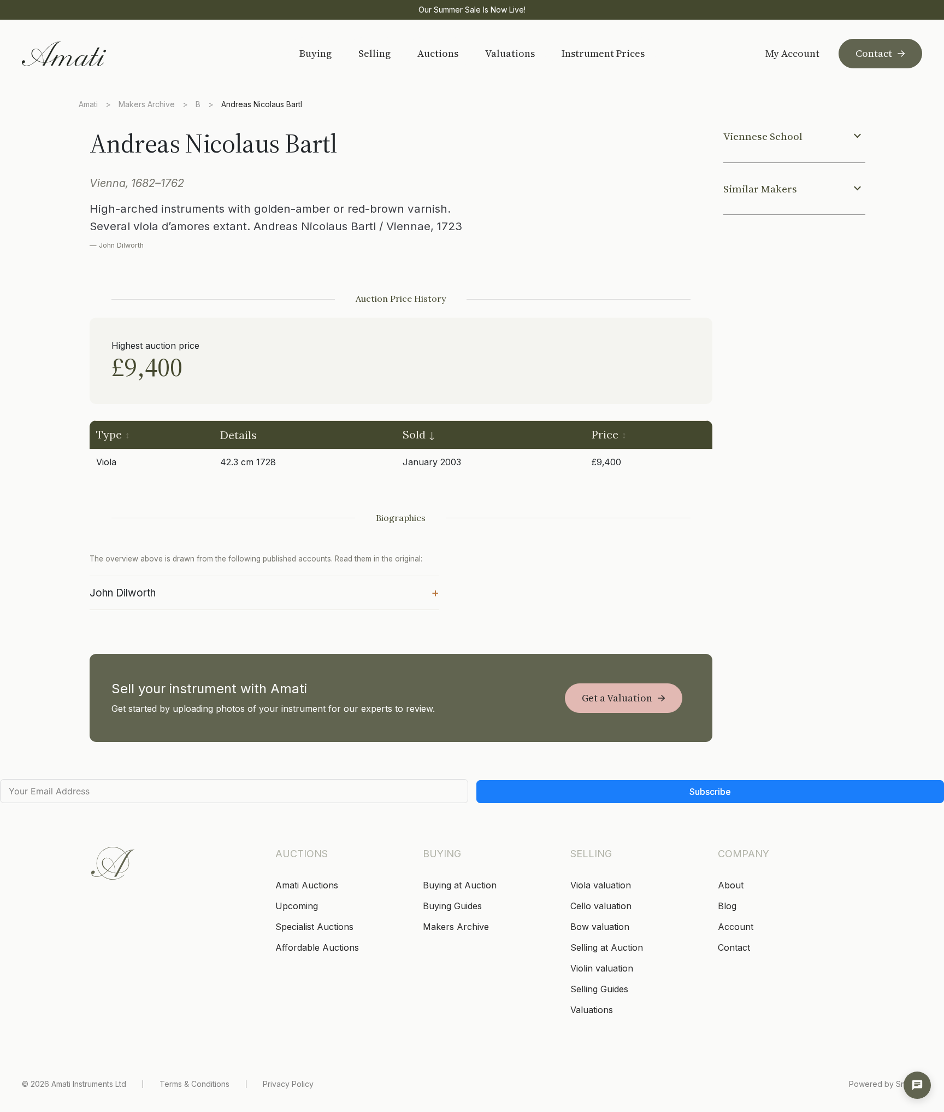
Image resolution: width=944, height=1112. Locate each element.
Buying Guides (452, 905)
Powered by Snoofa (885, 1083)
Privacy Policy (288, 1083)
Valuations (510, 53)
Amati (88, 104)
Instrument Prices (603, 53)
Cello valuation (601, 905)
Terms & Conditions (194, 1083)
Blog (727, 905)
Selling (374, 53)
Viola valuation (600, 885)
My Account (792, 54)
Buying (315, 53)
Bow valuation (599, 926)
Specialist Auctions (314, 926)
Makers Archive (147, 104)
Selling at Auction (606, 947)
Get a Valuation (617, 698)
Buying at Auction (460, 885)
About (731, 885)
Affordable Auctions (317, 947)
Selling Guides (599, 989)
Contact (874, 53)
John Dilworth (264, 592)
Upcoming (296, 905)
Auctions (437, 53)
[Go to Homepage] (100, 54)
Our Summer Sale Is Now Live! (472, 9)
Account (735, 926)
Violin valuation (601, 968)
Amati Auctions (306, 885)
